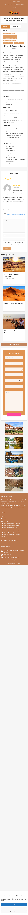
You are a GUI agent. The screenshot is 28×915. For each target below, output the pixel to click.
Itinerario (15, 26)
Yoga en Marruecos (19, 42)
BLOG (3, 536)
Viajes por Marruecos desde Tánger (11, 525)
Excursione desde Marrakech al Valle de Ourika (12, 443)
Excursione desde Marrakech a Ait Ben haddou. (12, 429)
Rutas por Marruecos (6, 521)
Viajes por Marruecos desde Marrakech (12, 523)
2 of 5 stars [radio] (14, 214)
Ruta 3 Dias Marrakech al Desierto (13, 303)
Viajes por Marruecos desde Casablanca (12, 530)
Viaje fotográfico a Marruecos (10, 38)
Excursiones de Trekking (9, 33)
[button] (26, 893)
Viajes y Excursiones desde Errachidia (12, 534)
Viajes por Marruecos (8, 42)
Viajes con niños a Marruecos (9, 40)
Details (5, 26)
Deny (14, 908)
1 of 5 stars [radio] (9, 214)
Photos (5, 30)
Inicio (3, 516)
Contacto (4, 518)
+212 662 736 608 (7, 554)
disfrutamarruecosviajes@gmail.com (11, 557)
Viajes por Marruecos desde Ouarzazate (12, 532)
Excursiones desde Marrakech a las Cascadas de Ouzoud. (14, 471)
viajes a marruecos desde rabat (10, 529)
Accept (14, 904)
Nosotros (4, 519)
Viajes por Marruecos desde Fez (10, 527)
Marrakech (9, 50)
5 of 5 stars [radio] (7, 216)
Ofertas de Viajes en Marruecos (10, 35)
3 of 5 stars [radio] (19, 214)
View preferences (14, 911)
